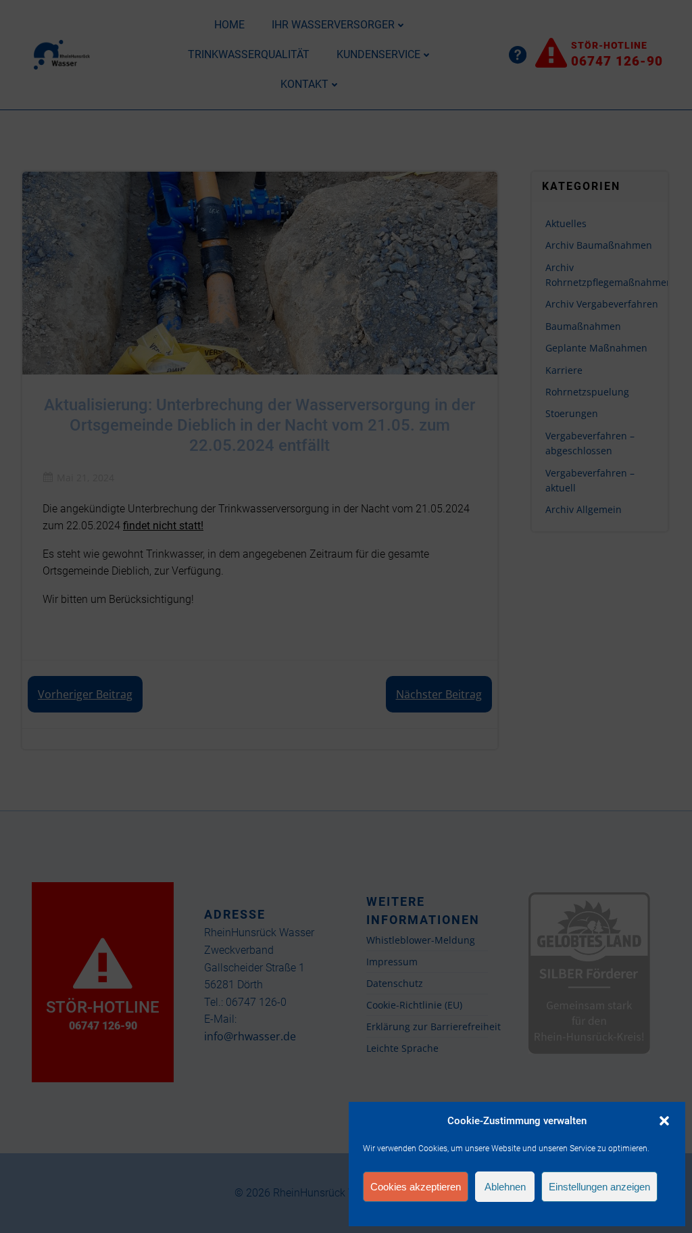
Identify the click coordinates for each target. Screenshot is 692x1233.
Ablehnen (505, 1186)
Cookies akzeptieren (415, 1186)
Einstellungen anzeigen (599, 1186)
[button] (664, 1121)
